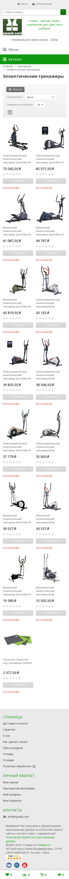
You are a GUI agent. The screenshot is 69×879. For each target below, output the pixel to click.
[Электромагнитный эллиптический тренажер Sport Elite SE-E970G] (18, 136)
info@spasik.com (18, 816)
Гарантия (9, 729)
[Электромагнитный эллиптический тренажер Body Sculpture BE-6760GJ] (51, 280)
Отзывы (8, 754)
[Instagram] (17, 865)
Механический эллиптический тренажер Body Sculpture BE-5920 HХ (48, 591)
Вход (24, 4)
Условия (8, 760)
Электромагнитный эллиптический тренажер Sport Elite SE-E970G (17, 159)
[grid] (10, 112)
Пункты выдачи (13, 748)
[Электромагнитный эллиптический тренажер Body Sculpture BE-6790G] (51, 424)
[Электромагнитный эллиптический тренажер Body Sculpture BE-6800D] (51, 352)
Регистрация (44, 4)
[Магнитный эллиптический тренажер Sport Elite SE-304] (18, 568)
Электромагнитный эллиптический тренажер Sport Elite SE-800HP (17, 447)
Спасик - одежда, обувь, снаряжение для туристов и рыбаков (44, 24)
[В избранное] (31, 187)
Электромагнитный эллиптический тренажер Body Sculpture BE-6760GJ (48, 303)
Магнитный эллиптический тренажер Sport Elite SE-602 (17, 519)
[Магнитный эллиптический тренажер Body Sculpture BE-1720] (51, 496)
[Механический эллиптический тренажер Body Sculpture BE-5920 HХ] (51, 568)
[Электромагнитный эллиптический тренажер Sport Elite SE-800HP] (18, 424)
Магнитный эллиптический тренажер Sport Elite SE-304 (17, 591)
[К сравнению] (25, 187)
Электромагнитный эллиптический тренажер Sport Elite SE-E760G (50, 159)
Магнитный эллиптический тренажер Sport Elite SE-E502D (50, 231)
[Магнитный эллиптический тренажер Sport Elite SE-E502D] (51, 208)
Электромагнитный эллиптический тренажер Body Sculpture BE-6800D (48, 375)
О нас (6, 735)
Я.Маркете (44, 845)
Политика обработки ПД (19, 766)
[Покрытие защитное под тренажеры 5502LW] (18, 640)
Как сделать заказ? (15, 742)
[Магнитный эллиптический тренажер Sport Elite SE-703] (18, 280)
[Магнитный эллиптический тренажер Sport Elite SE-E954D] (18, 208)
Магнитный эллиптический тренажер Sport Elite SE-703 (17, 303)
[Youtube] (24, 865)
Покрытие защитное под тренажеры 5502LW (17, 661)
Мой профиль (12, 794)
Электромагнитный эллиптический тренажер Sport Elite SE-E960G (17, 375)
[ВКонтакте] (9, 865)
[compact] (22, 112)
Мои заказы (10, 782)
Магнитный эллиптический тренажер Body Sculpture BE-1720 (46, 519)
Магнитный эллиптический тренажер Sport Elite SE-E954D (17, 231)
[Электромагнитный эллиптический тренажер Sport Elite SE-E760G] (51, 136)
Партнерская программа (19, 788)
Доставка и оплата (15, 723)
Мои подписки (12, 800)
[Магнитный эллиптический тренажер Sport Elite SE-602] (18, 496)
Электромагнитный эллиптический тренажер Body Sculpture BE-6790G (48, 447)
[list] (16, 112)
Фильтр (17, 89)
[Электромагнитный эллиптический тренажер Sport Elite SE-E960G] (18, 352)
